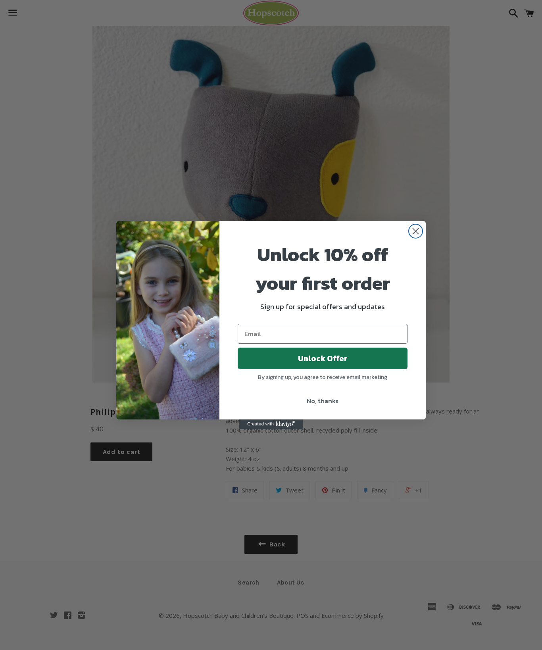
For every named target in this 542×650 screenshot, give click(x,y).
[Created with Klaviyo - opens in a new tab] (271, 424)
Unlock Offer (323, 358)
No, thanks (322, 401)
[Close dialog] (416, 231)
